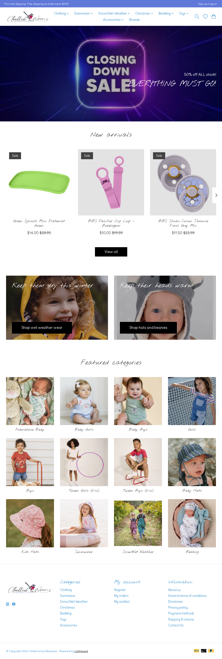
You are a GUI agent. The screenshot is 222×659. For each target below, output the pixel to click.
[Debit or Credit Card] (204, 651)
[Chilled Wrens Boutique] (28, 16)
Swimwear (84, 552)
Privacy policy (178, 607)
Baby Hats (192, 490)
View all (111, 251)
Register (120, 590)
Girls (192, 429)
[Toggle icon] (197, 16)
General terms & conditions (187, 596)
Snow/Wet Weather (138, 552)
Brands (134, 20)
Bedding (192, 552)
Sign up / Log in (207, 3)
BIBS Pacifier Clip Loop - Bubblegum (111, 223)
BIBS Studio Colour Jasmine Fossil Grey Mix (183, 223)
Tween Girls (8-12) (84, 490)
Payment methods (181, 613)
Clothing (66, 590)
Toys (63, 619)
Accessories (68, 625)
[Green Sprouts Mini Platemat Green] (39, 182)
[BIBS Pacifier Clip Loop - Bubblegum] (111, 182)
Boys (30, 490)
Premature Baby (29, 429)
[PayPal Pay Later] (211, 651)
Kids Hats (30, 552)
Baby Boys (138, 429)
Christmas (67, 607)
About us (174, 590)
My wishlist (121, 602)
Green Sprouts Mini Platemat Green (39, 223)
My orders (121, 596)
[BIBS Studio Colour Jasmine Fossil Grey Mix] (183, 182)
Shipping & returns (181, 619)
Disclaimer (175, 602)
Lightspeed (81, 651)
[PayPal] (196, 651)
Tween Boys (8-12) (138, 490)
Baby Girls (84, 429)
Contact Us (176, 625)
